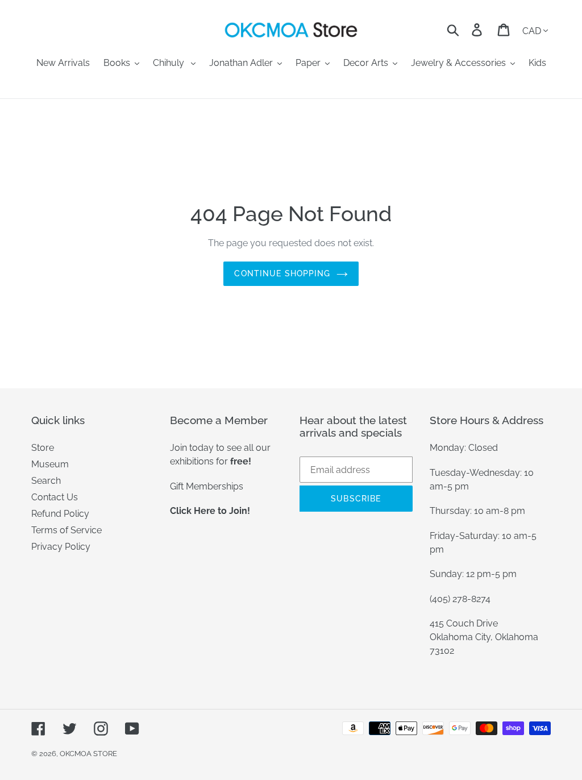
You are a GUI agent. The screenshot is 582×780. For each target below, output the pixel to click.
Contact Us (54, 497)
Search (46, 480)
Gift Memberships (206, 486)
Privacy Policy (60, 546)
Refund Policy (60, 513)
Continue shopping (282, 273)
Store (42, 447)
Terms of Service (66, 530)
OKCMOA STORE (88, 753)
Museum (50, 464)
